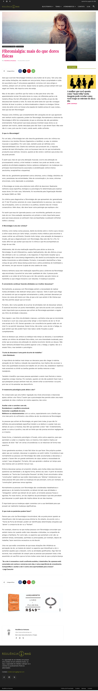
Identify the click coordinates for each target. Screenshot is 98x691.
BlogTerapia (47, 6)
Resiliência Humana (10, 60)
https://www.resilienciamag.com (23, 632)
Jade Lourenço (72, 103)
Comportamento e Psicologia (9, 46)
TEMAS (57, 6)
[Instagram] (6, 1)
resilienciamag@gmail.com (16, 672)
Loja (88, 6)
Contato (81, 6)
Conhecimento (20, 46)
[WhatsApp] (33, 71)
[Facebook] (3, 1)
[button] (93, 7)
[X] (9, 1)
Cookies (77, 688)
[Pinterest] (29, 71)
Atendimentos (69, 6)
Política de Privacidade (67, 688)
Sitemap (83, 688)
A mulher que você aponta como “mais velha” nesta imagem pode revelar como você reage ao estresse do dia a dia (81, 96)
